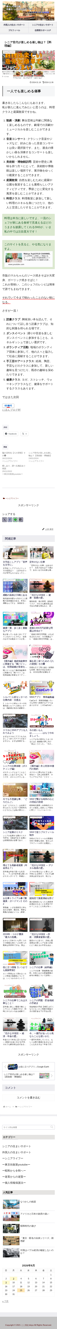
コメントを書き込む (28, 1097)
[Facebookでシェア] (10, 519)
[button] (20, 519)
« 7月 (5, 1301)
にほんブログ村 (11, 409)
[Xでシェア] (4, 519)
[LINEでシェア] (15, 519)
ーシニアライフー (12, 498)
